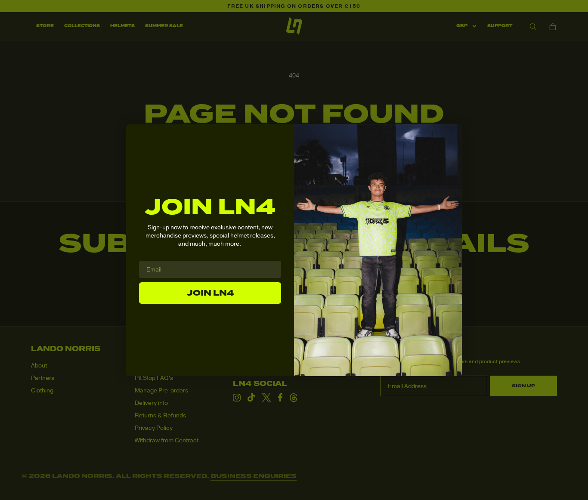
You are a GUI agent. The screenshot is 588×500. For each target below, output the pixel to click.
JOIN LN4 (210, 293)
